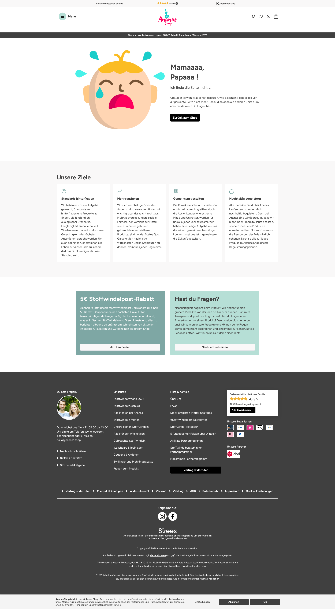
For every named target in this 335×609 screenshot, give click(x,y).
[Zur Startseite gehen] (167, 18)
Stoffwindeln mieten (127, 419)
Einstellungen (202, 601)
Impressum (231, 491)
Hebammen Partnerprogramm (188, 458)
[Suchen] (253, 16)
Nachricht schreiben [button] (215, 347)
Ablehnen (233, 601)
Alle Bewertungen (241, 409)
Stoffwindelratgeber (73, 465)
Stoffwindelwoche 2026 (129, 398)
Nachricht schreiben (73, 451)
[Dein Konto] (268, 16)
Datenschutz (210, 491)
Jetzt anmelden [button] (120, 347)
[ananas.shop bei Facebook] (172, 516)
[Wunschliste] (261, 16)
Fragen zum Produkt (126, 468)
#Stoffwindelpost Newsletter (188, 419)
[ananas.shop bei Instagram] (162, 516)
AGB (192, 491)
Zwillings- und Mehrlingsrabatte (133, 461)
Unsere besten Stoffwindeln (131, 426)
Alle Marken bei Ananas (128, 412)
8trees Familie (156, 535)
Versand (160, 491)
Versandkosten (158, 555)
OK (265, 601)
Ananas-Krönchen (209, 578)
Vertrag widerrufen (196, 470)
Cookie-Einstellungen (259, 491)
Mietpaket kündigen (109, 491)
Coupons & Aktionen (126, 454)
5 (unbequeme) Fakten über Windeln (193, 433)
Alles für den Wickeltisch (129, 433)
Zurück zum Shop (185, 118)
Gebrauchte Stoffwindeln (130, 440)
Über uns (175, 398)
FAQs (173, 405)
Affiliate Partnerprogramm (186, 440)
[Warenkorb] (275, 16)
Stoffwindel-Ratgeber (184, 426)
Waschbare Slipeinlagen (128, 447)
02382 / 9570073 (71, 458)
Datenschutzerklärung (109, 604)
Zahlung (178, 491)
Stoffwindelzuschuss (127, 405)
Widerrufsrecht (139, 491)
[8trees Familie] (167, 530)
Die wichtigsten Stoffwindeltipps (191, 412)
